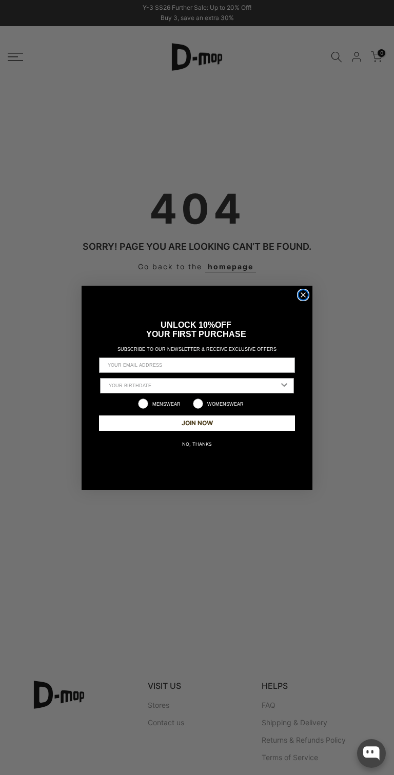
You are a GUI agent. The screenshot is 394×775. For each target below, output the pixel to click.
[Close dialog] (303, 295)
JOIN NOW (197, 423)
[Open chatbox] (371, 753)
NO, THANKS (197, 444)
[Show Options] (284, 386)
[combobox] (194, 386)
